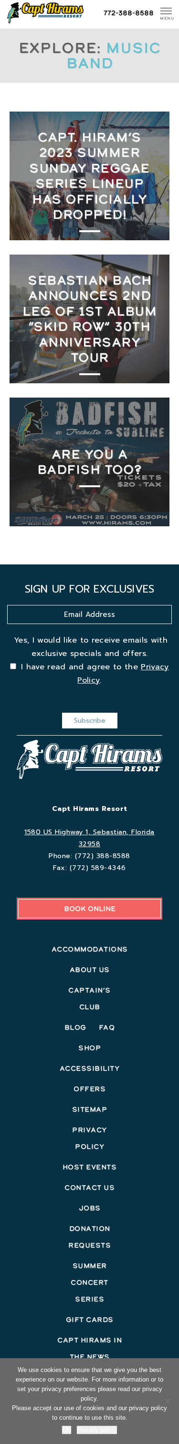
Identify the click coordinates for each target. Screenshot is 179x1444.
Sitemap (89, 1109)
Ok (67, 1430)
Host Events (90, 1167)
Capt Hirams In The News (89, 1348)
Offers (89, 1089)
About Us (90, 969)
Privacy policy (96, 1430)
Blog (75, 1027)
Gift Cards (90, 1319)
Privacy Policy (89, 1138)
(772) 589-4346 (98, 868)
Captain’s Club (89, 998)
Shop (89, 1048)
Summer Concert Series (89, 1282)
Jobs (90, 1208)
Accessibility (90, 1068)
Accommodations (90, 949)
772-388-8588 (129, 13)
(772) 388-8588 (102, 856)
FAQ (107, 1027)
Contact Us (89, 1187)
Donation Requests (89, 1237)
